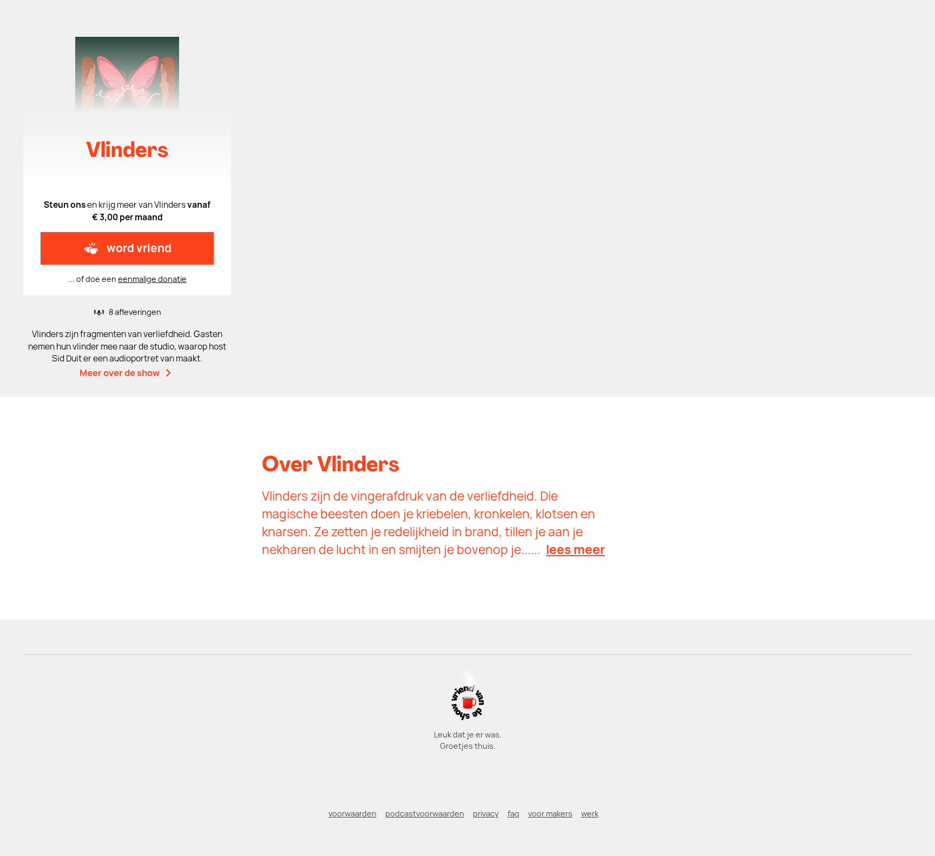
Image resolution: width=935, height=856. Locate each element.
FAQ (513, 813)
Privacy (486, 813)
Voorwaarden (352, 813)
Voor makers (550, 813)
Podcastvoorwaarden (424, 813)
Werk (589, 813)
